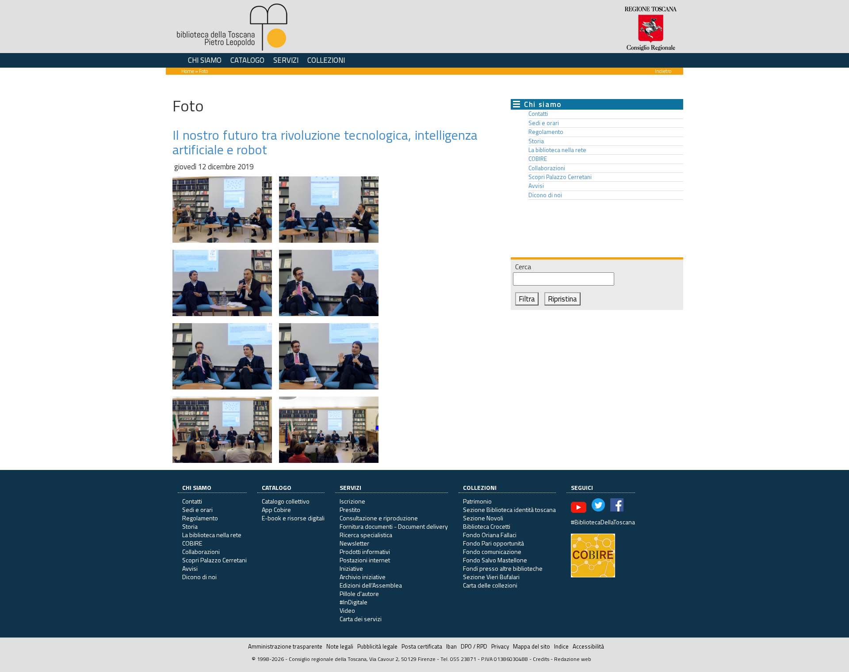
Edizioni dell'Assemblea (371, 585)
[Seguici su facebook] (616, 506)
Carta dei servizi (361, 618)
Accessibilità (588, 646)
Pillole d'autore (359, 593)
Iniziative (351, 568)
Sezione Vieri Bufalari (491, 576)
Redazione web (572, 659)
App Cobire (276, 509)
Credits (541, 659)
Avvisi (536, 185)
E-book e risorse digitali (293, 518)
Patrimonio (477, 501)
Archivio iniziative (363, 576)
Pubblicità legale (377, 646)
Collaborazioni (546, 168)
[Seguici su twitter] (598, 506)
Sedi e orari (543, 122)
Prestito (350, 509)
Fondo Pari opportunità (493, 543)
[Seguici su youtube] (578, 506)
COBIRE (537, 158)
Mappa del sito (531, 646)
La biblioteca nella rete (557, 149)
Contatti (538, 113)
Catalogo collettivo (286, 501)
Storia (536, 141)
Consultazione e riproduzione (379, 518)
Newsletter (354, 543)
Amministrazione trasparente (285, 646)
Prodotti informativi (365, 551)
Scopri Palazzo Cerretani (560, 176)
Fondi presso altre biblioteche (503, 568)
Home (187, 71)
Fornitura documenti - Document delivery (394, 526)
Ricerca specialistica (366, 534)
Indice (561, 646)
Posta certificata (422, 646)
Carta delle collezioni (490, 585)
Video (347, 610)
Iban (451, 646)
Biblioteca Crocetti (486, 526)
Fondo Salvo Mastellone (495, 560)
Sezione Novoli (483, 518)
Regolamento (545, 131)
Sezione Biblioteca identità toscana (509, 509)
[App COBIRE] (593, 554)
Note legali (339, 646)
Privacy (500, 646)
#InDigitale (353, 602)
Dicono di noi (545, 195)
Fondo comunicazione (492, 551)
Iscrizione (352, 501)
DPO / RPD (474, 646)
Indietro (663, 71)
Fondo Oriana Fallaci (489, 534)
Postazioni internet (365, 560)
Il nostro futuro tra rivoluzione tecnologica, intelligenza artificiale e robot (325, 142)
